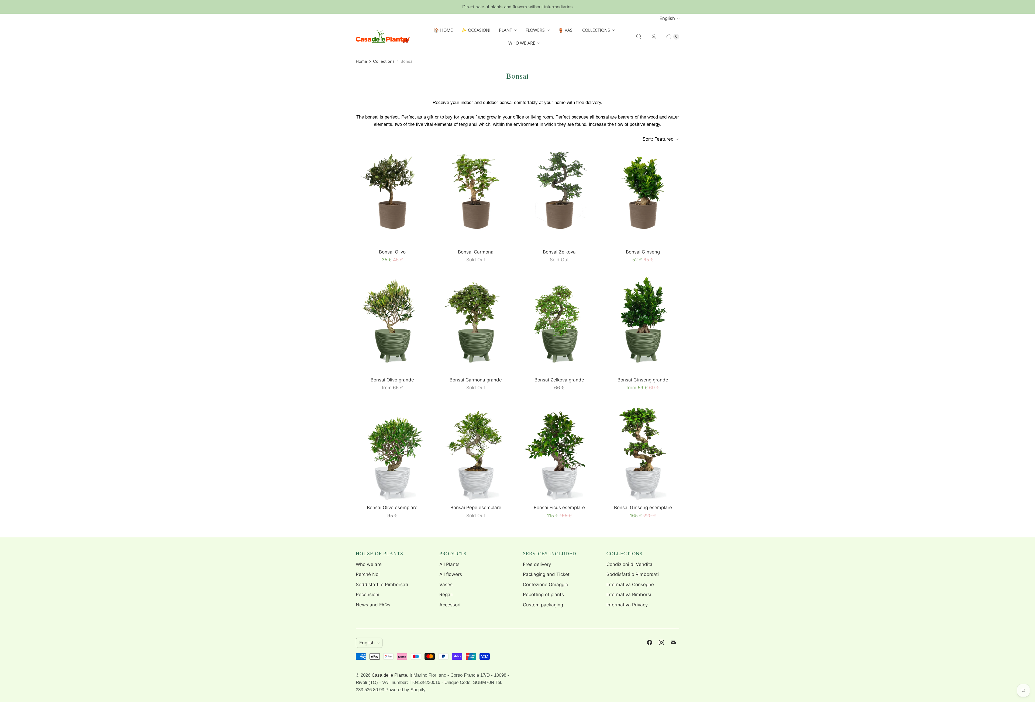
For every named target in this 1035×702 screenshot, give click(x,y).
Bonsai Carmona (476, 252)
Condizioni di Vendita (629, 564)
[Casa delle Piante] (383, 36)
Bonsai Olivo (392, 252)
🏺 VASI (566, 30)
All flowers (450, 574)
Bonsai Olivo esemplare (392, 507)
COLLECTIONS (596, 30)
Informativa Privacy (627, 604)
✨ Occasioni (475, 30)
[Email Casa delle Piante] (673, 642)
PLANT (505, 30)
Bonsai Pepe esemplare (475, 507)
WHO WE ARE (521, 43)
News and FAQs (373, 604)
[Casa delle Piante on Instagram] (661, 642)
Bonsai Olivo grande (392, 380)
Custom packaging (543, 604)
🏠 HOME (443, 30)
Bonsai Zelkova (559, 252)
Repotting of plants (543, 594)
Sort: (658, 139)
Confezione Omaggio (545, 584)
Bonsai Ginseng (643, 252)
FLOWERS (535, 30)
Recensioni (367, 594)
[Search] (638, 36)
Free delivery (537, 564)
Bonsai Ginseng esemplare (643, 507)
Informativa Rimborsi (628, 594)
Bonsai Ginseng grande (642, 380)
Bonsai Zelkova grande (559, 380)
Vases (446, 584)
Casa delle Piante (389, 675)
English (667, 18)
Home (361, 61)
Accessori (449, 604)
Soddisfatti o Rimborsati (382, 584)
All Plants (449, 564)
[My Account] (653, 36)
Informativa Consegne (630, 584)
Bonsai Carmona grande (476, 380)
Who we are (369, 564)
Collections (384, 61)
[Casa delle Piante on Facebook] (650, 642)
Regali (446, 594)
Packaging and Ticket (546, 574)
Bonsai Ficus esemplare (559, 507)
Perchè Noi (368, 574)
